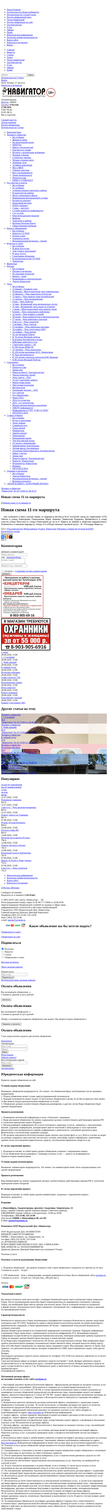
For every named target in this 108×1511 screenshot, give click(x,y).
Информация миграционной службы (30, 198)
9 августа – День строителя (25, 322)
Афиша (10, 30)
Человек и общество (16, 135)
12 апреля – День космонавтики (27, 299)
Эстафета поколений (22, 165)
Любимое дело (19, 162)
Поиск (10, 9)
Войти (10, 45)
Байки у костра (19, 453)
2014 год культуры (21, 400)
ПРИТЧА (17, 145)
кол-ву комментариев (11, 787)
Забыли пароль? (8, 1057)
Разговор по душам (21, 150)
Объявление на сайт (10, 937)
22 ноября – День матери (24, 332)
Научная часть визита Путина (15, 838)
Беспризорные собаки (11, 682)
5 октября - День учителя (24, 324)
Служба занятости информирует (27, 210)
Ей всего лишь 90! (10, 830)
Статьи (32, 14)
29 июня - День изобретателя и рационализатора (35, 317)
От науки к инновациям (23, 443)
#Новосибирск (30, 529)
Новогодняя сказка (21, 382)
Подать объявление (16, 17)
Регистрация (7, 1055)
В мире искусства (20, 248)
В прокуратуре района (23, 193)
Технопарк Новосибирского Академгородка (33, 451)
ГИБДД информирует (22, 408)
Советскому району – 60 (24, 344)
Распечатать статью (10, 531)
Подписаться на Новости (19, 12)
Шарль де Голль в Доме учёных (16, 860)
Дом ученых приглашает (24, 251)
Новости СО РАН (20, 233)
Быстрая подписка (10, 962)
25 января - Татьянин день (25, 289)
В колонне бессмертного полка (27, 339)
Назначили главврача (11, 800)
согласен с (25, 571)
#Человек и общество (67, 529)
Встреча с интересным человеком (28, 152)
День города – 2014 (21, 377)
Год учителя (18, 392)
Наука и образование (17, 228)
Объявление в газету (11, 932)
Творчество (17, 261)
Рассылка (9, 949)
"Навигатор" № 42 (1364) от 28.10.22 (18, 491)
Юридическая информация (20, 35)
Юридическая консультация (25, 215)
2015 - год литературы (23, 403)
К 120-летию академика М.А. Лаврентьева (32, 352)
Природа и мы (19, 178)
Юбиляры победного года (24, 342)
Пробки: (5, 105)
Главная (17, 9)
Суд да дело (18, 213)
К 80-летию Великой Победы (26, 360)
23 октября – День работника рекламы (30, 327)
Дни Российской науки (23, 440)
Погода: (5, 102)
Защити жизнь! (19, 433)
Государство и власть (17, 183)
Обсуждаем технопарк (23, 385)
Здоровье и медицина (17, 471)
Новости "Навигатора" (23, 461)
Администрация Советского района (29, 190)
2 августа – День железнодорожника (18, 807)
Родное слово (18, 236)
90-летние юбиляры (10, 672)
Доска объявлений (15, 20)
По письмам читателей (23, 274)
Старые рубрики (15, 415)
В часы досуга (19, 253)
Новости (35, 12)
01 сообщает (18, 188)
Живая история (19, 140)
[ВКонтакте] (2, 537)
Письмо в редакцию (22, 271)
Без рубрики (18, 137)
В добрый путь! (8, 667)
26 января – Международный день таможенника (35, 291)
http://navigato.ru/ (36, 1412)
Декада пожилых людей (23, 375)
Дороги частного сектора (13, 845)
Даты (9, 284)
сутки (4, 790)
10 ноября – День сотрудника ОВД (29, 329)
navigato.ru (101, 1275)
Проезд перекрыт (9, 692)
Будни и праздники (21, 420)
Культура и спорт (15, 243)
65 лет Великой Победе (23, 334)
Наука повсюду (8, 687)
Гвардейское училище (11, 698)
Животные (12, 264)
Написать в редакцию (17, 42)
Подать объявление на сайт (20, 22)
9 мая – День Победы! (22, 301)
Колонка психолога (21, 481)
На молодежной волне (23, 142)
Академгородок (14, 25)
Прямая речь (18, 430)
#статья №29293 (85, 529)
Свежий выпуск (9, 120)
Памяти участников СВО (13, 703)
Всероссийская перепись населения (29, 405)
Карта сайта (12, 40)
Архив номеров (8, 122)
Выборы (16, 218)
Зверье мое (17, 370)
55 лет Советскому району (25, 380)
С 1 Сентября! (8, 657)
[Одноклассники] (6, 537)
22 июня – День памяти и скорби (28, 314)
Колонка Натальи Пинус (24, 223)
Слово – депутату (20, 208)
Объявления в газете (14, 957)
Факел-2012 (18, 398)
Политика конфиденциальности (22, 37)
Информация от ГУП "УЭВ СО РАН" (30, 410)
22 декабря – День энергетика (26, 349)
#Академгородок (15, 529)
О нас (9, 27)
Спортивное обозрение (23, 256)
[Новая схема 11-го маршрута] (16, 503)
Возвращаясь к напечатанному (27, 279)
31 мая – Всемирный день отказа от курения (33, 306)
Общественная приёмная (24, 226)
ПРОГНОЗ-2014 (20, 413)
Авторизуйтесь (13, 557)
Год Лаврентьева (20, 395)
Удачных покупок (20, 170)
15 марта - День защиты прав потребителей (33, 296)
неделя (4, 792)
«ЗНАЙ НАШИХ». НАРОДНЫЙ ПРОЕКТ (28, 483)
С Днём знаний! (9, 662)
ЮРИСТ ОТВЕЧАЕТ (22, 180)
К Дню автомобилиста (23, 355)
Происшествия (14, 132)
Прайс (10, 32)
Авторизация (7, 1068)
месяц (4, 795)
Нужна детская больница (13, 822)
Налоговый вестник (22, 203)
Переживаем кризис (22, 438)
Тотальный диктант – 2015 (25, 390)
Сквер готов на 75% (10, 677)
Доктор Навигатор (21, 281)
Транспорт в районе (22, 221)
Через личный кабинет (12, 967)
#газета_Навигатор (47, 529)
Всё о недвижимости (22, 172)
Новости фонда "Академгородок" (28, 372)
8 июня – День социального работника (31, 312)
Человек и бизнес (20, 155)
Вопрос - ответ (19, 276)
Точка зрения (18, 428)
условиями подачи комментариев (31, 571)
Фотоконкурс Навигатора (24, 463)
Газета (28, 17)
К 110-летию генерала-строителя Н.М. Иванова (35, 357)
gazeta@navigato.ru (16, 920)
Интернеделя (18, 387)
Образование (18, 435)
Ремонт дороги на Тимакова (14, 815)
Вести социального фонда (24, 195)
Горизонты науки (20, 238)
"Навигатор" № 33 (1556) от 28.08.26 (18, 722)
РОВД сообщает (20, 205)
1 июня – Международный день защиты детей (34, 309)
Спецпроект (12, 362)
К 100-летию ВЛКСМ (22, 347)
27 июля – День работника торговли (29, 319)
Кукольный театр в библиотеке (16, 853)
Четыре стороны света (23, 160)
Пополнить (6, 1041)
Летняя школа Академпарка (25, 448)
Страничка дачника (21, 157)
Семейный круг (20, 425)
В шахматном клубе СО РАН (26, 258)
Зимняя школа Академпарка (25, 446)
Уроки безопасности (22, 175)
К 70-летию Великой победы (26, 337)
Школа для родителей (22, 147)
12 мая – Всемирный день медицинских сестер (34, 304)
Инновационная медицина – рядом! (29, 241)
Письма (10, 266)
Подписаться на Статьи (18, 14)
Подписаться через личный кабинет (18, 980)
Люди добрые (18, 423)
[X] (10, 537)
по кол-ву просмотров (11, 784)
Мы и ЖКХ (17, 167)
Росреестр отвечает (21, 200)
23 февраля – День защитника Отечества (31, 294)
